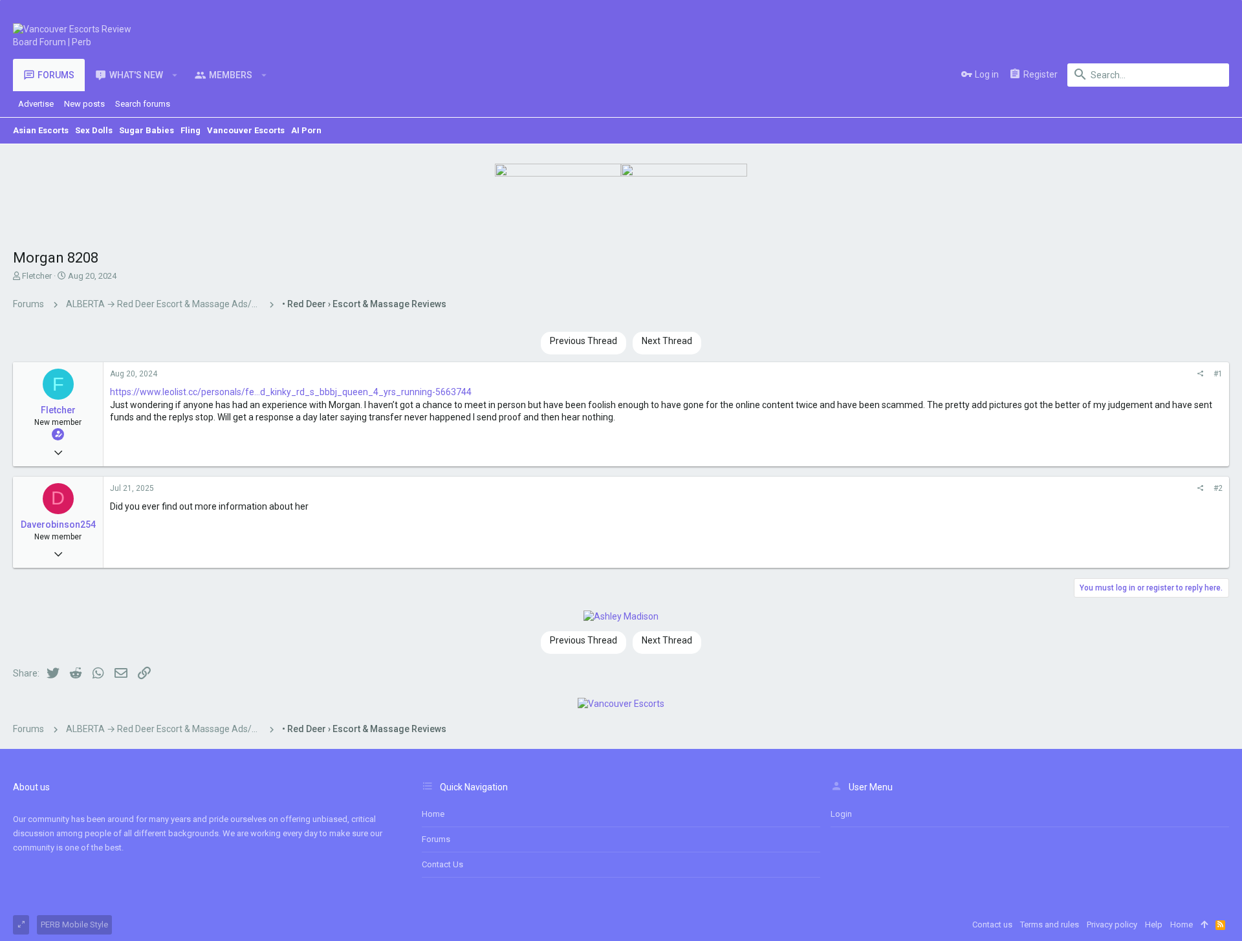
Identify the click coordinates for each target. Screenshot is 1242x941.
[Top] (1204, 925)
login (841, 814)
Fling (190, 130)
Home (433, 814)
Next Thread (667, 341)
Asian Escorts (41, 130)
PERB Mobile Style (74, 924)
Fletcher (37, 276)
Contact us (442, 864)
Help (1153, 924)
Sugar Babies (146, 130)
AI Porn (306, 130)
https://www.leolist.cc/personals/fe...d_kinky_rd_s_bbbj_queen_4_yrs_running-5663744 (291, 392)
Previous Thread (583, 341)
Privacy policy (1112, 924)
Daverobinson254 (58, 524)
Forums (436, 839)
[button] (175, 75)
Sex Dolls (94, 130)
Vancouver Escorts (246, 130)
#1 (1218, 373)
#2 (1218, 488)
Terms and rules (1049, 924)
